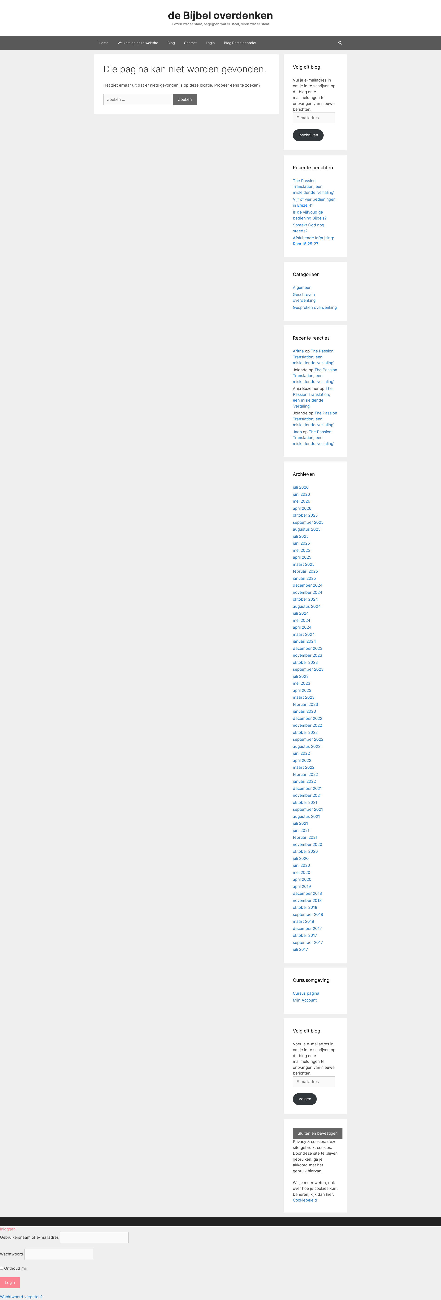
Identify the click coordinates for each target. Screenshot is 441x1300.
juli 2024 (301, 613)
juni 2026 (301, 494)
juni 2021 (301, 830)
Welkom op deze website (138, 43)
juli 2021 (300, 823)
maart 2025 (303, 564)
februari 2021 (305, 837)
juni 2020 (301, 865)
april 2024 (302, 627)
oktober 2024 (305, 599)
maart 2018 (303, 921)
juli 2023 (301, 676)
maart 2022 (303, 767)
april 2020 (302, 879)
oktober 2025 (305, 515)
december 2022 (307, 718)
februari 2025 (305, 571)
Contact (190, 43)
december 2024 (307, 585)
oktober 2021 (305, 802)
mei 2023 (301, 683)
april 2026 (302, 508)
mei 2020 (301, 872)
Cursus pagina (306, 993)
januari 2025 (304, 578)
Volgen (305, 1099)
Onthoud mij (15, 1268)
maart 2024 (304, 634)
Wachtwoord (11, 1254)
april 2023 (302, 690)
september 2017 (308, 942)
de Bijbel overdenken (220, 15)
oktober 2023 (305, 662)
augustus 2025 (306, 529)
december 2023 (307, 648)
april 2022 (302, 760)
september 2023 (308, 669)
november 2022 (307, 725)
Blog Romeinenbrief (240, 43)
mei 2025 (301, 550)
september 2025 (308, 522)
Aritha (298, 351)
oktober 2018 (305, 907)
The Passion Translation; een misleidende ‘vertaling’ (313, 186)
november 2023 (307, 655)
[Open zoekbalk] (340, 43)
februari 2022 (305, 774)
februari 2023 (305, 704)
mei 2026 (301, 501)
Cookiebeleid (305, 1200)
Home (103, 43)
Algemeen (302, 287)
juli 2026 (301, 487)
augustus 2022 (306, 746)
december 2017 (307, 928)
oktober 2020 (305, 851)
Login (210, 43)
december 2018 (307, 893)
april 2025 (302, 557)
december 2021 (307, 788)
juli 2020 (301, 858)
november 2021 (307, 795)
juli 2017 (300, 949)
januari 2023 (304, 711)
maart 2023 (304, 697)
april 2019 (302, 886)
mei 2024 (301, 620)
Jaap (297, 432)
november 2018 (307, 900)
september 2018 (308, 914)
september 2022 (308, 739)
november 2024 (307, 592)
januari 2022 (304, 781)
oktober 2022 (305, 732)
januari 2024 (304, 641)
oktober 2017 (305, 935)
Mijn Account (305, 1000)
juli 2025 (300, 536)
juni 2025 (301, 543)
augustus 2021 (306, 816)
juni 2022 (301, 753)
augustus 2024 (307, 606)
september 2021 (308, 809)
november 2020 (307, 844)
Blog (171, 43)
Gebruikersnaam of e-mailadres (29, 1237)
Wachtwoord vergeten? (21, 1296)
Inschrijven (308, 135)
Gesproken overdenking (315, 307)
